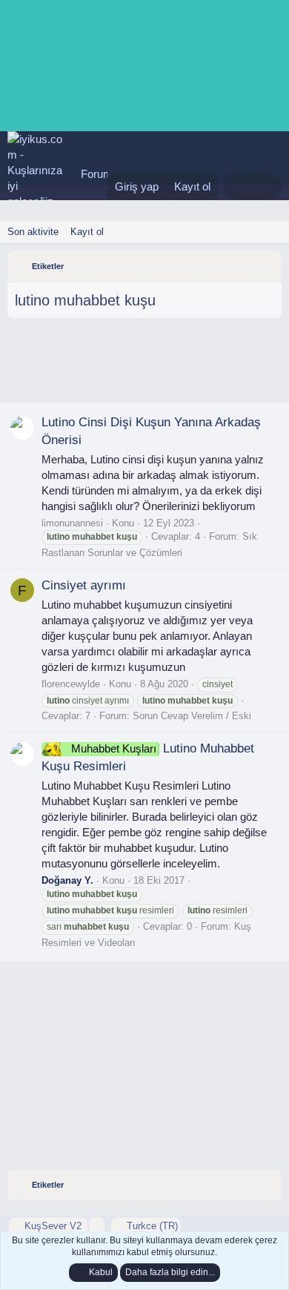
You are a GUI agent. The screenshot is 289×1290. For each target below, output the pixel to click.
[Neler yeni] (237, 186)
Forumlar (102, 174)
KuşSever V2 (52, 1225)
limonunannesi (72, 523)
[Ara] (267, 186)
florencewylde (70, 683)
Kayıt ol (87, 231)
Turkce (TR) (151, 1225)
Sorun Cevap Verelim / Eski (192, 715)
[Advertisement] (144, 366)
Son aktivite (33, 231)
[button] (96, 1225)
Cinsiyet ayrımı (83, 585)
